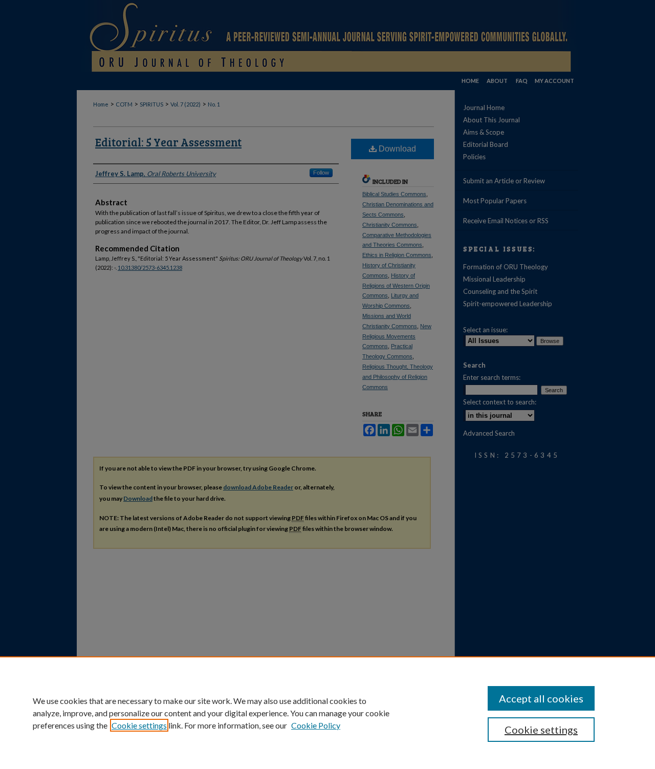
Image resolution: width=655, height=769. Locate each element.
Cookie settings (139, 725)
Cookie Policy (315, 725)
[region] (327, 712)
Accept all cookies (541, 698)
